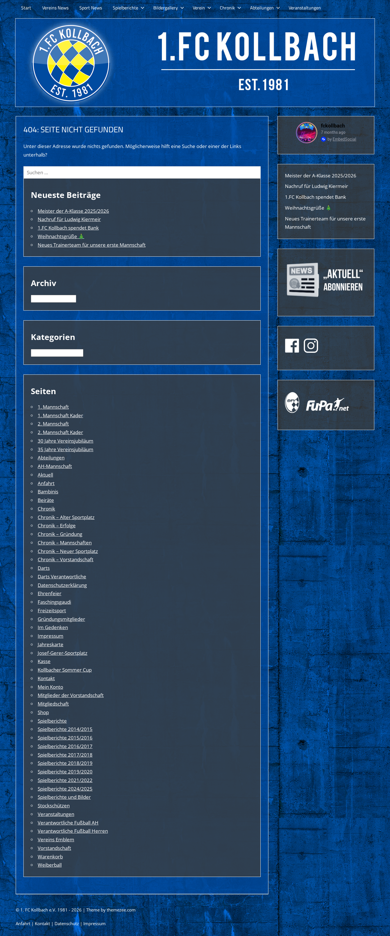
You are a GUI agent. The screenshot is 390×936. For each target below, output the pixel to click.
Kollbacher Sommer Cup (65, 669)
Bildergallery (165, 7)
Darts (44, 568)
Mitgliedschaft (53, 703)
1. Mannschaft (53, 407)
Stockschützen (54, 805)
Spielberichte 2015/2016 (65, 737)
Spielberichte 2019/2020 (65, 771)
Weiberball (50, 865)
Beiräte (46, 500)
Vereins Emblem (56, 839)
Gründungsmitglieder (61, 619)
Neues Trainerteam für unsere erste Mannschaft (92, 245)
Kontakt (46, 678)
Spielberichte (125, 7)
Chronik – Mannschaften (65, 542)
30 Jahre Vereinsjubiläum (65, 440)
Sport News (90, 7)
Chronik (227, 7)
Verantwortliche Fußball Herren (73, 831)
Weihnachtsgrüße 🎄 (61, 236)
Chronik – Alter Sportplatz (66, 517)
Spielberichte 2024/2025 (65, 788)
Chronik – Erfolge (57, 525)
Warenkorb (50, 856)
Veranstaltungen (305, 7)
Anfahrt (46, 483)
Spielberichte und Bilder (64, 797)
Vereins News (55, 7)
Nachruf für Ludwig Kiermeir (69, 219)
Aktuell (45, 474)
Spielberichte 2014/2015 (65, 729)
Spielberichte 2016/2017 (65, 746)
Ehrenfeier (49, 593)
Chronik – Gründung (60, 534)
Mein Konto (50, 687)
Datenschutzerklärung (62, 585)
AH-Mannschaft (55, 466)
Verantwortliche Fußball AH (68, 822)
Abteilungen (262, 7)
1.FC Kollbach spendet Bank (68, 227)
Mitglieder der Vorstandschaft (71, 695)
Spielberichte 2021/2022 (65, 780)
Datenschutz (67, 923)
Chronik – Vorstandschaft (65, 559)
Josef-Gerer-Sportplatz (62, 653)
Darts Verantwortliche (62, 576)
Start (26, 7)
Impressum (50, 636)
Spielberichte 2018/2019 (65, 763)
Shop (43, 712)
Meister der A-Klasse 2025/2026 (73, 211)
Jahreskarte (50, 644)
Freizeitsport (52, 610)
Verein (199, 7)
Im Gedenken (53, 627)
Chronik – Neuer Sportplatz (68, 551)
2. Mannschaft (53, 423)
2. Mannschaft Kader (60, 432)
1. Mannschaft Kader (60, 415)
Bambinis (48, 491)
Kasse (44, 661)
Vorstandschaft (54, 848)
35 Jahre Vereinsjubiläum (65, 449)
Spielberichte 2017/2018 (65, 754)
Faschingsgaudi (54, 602)
